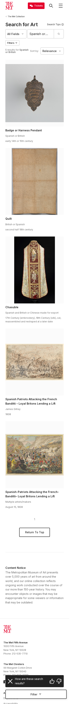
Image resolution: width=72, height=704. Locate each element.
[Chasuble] (34, 270)
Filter (34, 694)
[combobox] (40, 33)
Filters (10, 42)
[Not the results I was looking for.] (59, 681)
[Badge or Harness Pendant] (34, 93)
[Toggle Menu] (61, 6)
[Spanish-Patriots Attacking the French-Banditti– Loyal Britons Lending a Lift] (34, 454)
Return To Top (34, 532)
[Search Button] (51, 6)
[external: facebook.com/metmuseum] (5, 681)
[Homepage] (9, 6)
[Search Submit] (59, 33)
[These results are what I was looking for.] (52, 681)
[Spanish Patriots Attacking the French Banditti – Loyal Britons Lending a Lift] (34, 361)
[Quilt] (34, 181)
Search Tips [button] (54, 24)
